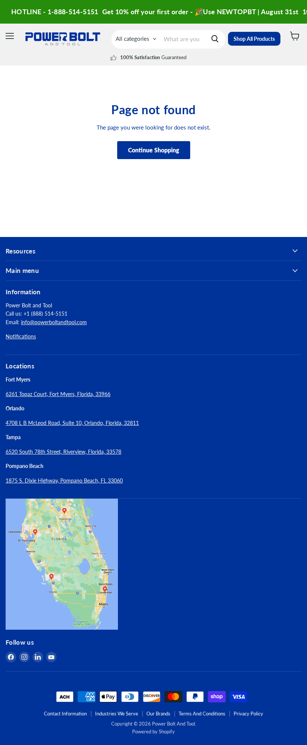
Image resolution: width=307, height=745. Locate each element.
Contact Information (65, 714)
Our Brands (158, 714)
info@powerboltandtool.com (54, 322)
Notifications (21, 336)
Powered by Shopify (153, 732)
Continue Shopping (153, 149)
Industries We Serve (116, 714)
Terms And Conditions (202, 714)
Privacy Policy (248, 714)
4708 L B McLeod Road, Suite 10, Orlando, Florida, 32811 (72, 423)
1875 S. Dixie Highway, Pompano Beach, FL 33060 (64, 480)
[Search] (215, 39)
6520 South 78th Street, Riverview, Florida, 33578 (63, 451)
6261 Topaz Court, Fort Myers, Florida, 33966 (58, 394)
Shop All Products (254, 39)
